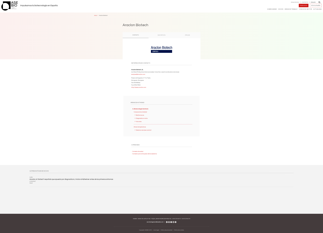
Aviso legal (156, 230)
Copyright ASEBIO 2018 (145, 230)
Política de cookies (179, 230)
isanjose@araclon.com (138, 74)
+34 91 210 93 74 (185, 218)
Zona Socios (295, 2)
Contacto (305, 2)
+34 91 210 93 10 (176, 218)
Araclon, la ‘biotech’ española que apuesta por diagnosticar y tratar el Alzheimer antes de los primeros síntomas (71, 179)
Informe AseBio (315, 5)
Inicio (95, 15)
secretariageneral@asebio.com (155, 222)
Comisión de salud (137, 151)
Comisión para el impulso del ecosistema (144, 153)
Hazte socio (303, 5)
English (313, 2)
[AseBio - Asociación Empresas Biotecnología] (9, 6)
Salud (31, 183)
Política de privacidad (166, 230)
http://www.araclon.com (138, 87)
